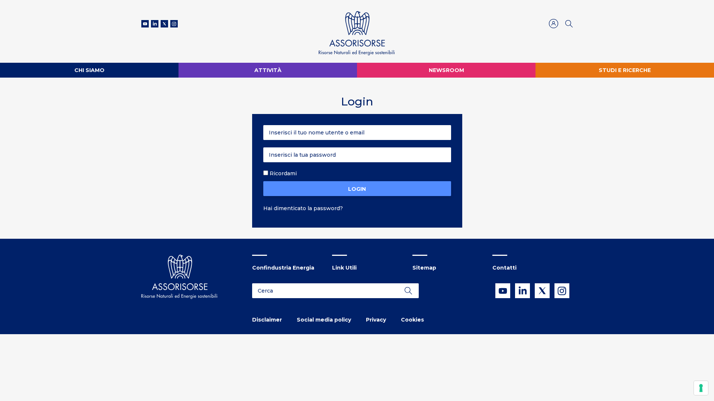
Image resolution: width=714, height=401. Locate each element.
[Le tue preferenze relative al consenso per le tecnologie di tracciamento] (701, 388)
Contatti (504, 267)
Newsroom (446, 70)
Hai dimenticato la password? (303, 208)
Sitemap (424, 267)
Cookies (412, 319)
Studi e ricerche (625, 70)
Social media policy (324, 319)
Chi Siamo (89, 70)
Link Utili (344, 267)
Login (357, 189)
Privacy (376, 319)
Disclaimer (267, 319)
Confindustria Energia (283, 267)
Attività (268, 70)
